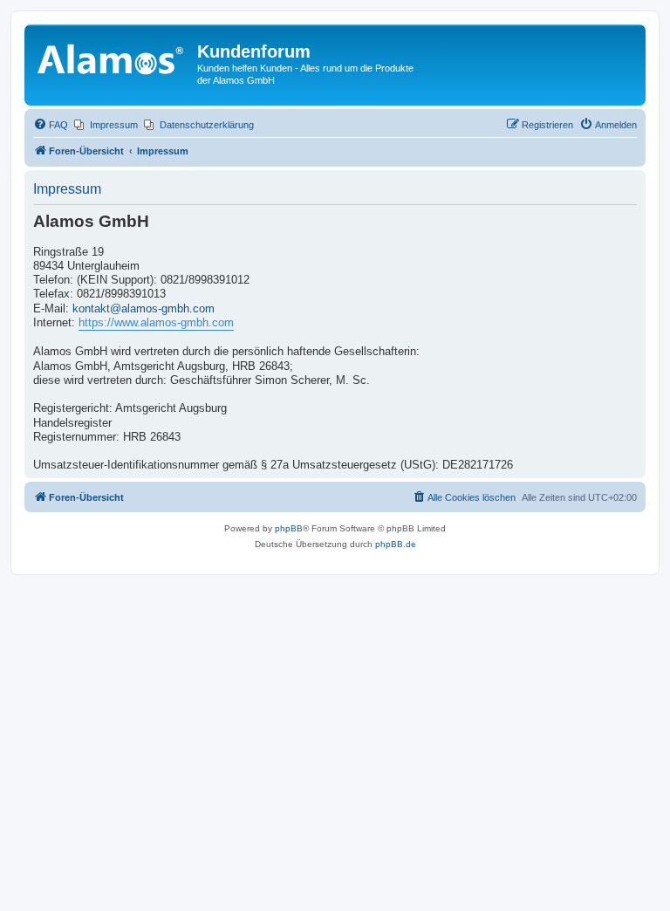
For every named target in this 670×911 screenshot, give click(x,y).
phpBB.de (395, 544)
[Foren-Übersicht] (113, 57)
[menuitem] (50, 124)
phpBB (289, 528)
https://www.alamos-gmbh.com (156, 323)
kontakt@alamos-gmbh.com (143, 309)
